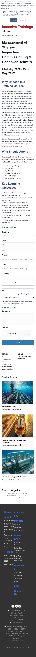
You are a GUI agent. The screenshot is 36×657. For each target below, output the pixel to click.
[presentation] (17, 392)
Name (4, 240)
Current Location (9, 283)
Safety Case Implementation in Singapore (19, 550)
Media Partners (19, 531)
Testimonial (8, 535)
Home (7, 511)
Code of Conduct (10, 521)
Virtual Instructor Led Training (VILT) (24, 358)
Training (8, 551)
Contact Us (18, 592)
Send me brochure (10, 307)
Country (4, 290)
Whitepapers (18, 572)
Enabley (17, 524)
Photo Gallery (9, 564)
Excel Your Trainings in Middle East (18, 558)
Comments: (6, 311)
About (7, 517)
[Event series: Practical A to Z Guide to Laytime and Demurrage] (20, 445)
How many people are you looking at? (15, 294)
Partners (18, 520)
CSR (6, 544)
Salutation (5, 232)
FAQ (16, 585)
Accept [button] (14, 20)
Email (4, 264)
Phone (5, 255)
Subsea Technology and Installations (14, 477)
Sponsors (17, 528)
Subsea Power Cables (9, 406)
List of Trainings (9, 555)
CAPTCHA (6, 328)
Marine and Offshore (8, 369)
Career (6, 547)
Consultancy (19, 514)
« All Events (6, 31)
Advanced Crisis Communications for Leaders (26, 495)
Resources (19, 567)
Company (6, 274)
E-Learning (18, 575)
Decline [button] (22, 20)
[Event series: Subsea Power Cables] (20, 409)
